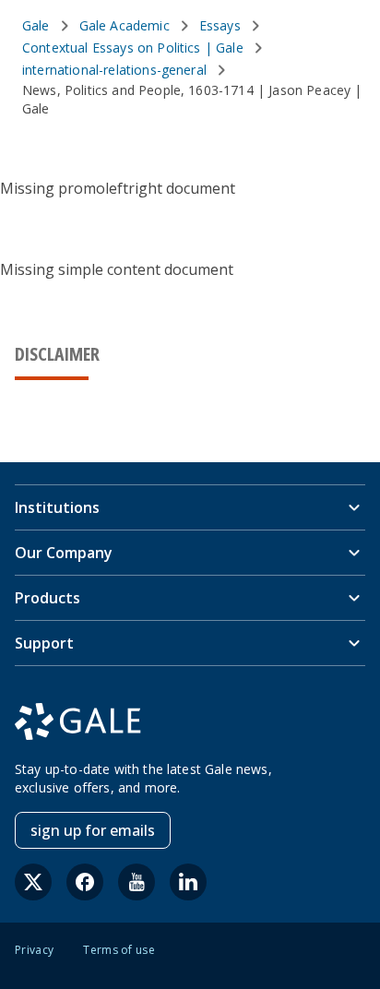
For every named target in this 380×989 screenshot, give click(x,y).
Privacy (34, 950)
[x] (33, 882)
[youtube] (136, 882)
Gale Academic (124, 25)
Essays (220, 25)
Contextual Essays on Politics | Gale (132, 47)
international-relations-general (114, 69)
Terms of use (119, 950)
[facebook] (84, 882)
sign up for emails (92, 830)
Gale (36, 25)
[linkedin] (188, 882)
